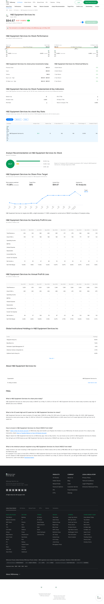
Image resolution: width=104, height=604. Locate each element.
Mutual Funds (40, 2)
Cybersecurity (40, 534)
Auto (23, 524)
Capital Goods (25, 544)
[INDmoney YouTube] (16, 490)
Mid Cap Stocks (72, 519)
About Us (70, 477)
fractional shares (29, 457)
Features (52, 2)
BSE (23, 566)
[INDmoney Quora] (25, 490)
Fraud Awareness (72, 490)
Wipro (7, 547)
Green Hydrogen (41, 532)
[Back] (7, 10)
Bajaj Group (55, 524)
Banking (24, 517)
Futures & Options (58, 487)
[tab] (11, 508)
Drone (38, 529)
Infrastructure (25, 534)
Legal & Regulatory (87, 483)
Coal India (8, 549)
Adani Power (9, 537)
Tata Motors (9, 517)
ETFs (34, 2)
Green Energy (40, 522)
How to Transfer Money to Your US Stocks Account (31, 433)
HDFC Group (56, 529)
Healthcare (24, 551)
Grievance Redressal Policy (90, 487)
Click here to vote (92, 382)
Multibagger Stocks (73, 532)
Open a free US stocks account (19, 431)
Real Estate (24, 537)
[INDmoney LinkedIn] (10, 490)
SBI (7, 524)
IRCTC (7, 539)
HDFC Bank (9, 522)
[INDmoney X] (13, 490)
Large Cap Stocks (72, 517)
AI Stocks (39, 517)
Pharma (23, 522)
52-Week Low (87, 529)
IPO (47, 2)
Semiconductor (41, 524)
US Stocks (19, 2)
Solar (38, 527)
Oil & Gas (24, 549)
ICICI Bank (8, 529)
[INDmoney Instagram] (19, 490)
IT (22, 519)
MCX (26, 566)
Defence (24, 529)
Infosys (8, 532)
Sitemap (70, 493)
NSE (19, 566)
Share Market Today (89, 517)
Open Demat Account (90, 2)
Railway (23, 542)
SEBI (16, 566)
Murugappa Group (57, 544)
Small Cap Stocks (72, 522)
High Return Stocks (73, 529)
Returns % (18, 119)
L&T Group (55, 534)
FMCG (23, 527)
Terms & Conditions (88, 480)
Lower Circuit (87, 534)
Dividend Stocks (72, 527)
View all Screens (72, 534)
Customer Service (73, 487)
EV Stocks (39, 519)
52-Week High (87, 527)
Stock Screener (72, 537)
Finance (23, 547)
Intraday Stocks (88, 542)
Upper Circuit (87, 532)
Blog (69, 480)
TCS (7, 527)
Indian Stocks (27, 2)
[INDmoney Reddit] (22, 490)
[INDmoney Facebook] (7, 490)
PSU (23, 539)
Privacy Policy (86, 477)
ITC (7, 542)
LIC (7, 544)
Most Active (87, 524)
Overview (9, 119)
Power (23, 532)
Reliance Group (56, 522)
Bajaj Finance (9, 534)
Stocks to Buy (87, 539)
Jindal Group (56, 542)
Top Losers (86, 522)
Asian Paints (9, 551)
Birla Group (55, 527)
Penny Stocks (71, 524)
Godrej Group (56, 537)
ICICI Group (55, 539)
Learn (69, 483)
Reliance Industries (10, 519)
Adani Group (56, 519)
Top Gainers (87, 519)
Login (78, 2)
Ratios (25, 119)
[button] (82, 22)
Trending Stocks (88, 537)
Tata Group (55, 517)
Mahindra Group (57, 532)
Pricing (58, 2)
